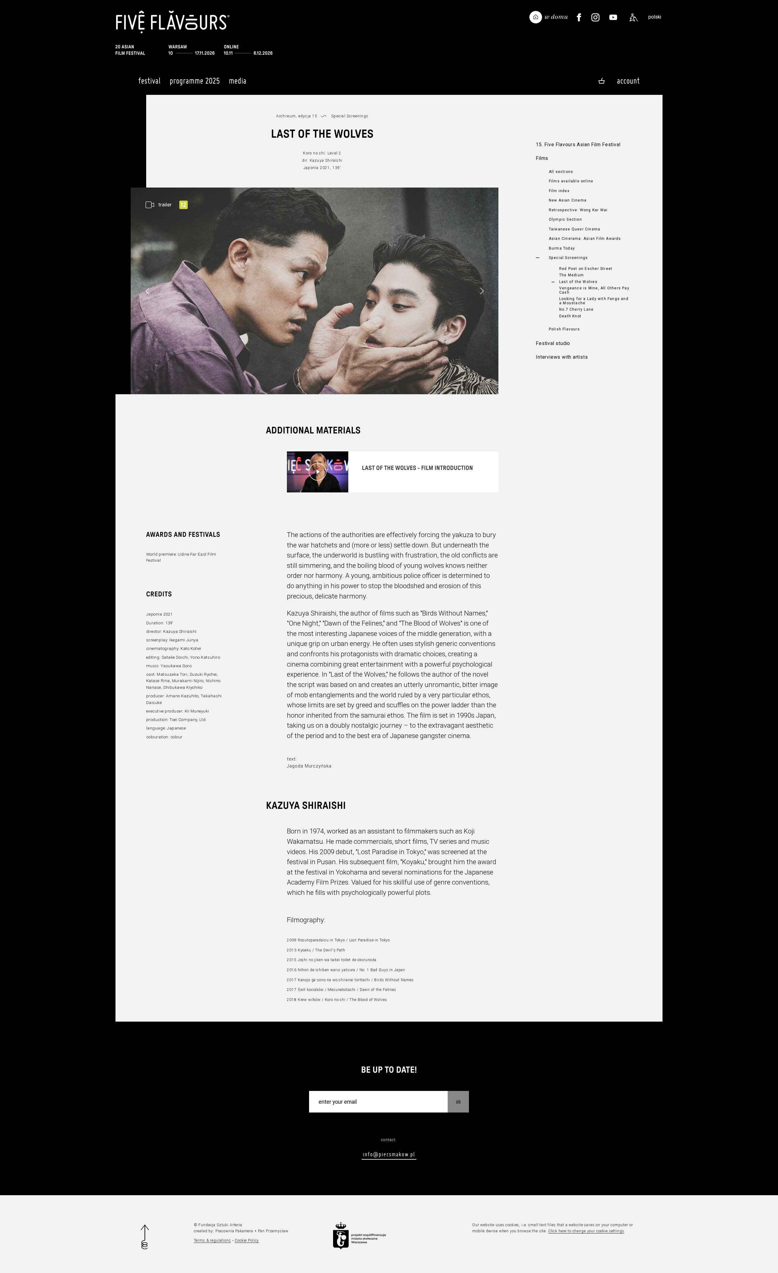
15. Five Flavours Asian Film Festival (578, 144)
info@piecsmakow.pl (389, 1154)
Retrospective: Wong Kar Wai (578, 210)
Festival (149, 81)
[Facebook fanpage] (579, 17)
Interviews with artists (562, 357)
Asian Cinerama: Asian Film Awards (585, 238)
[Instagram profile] (595, 17)
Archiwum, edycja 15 (296, 116)
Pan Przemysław (273, 1231)
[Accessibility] (634, 17)
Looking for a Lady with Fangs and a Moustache (593, 301)
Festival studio (553, 343)
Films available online (571, 181)
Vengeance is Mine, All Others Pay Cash (594, 290)
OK (458, 1101)
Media (237, 81)
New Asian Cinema (568, 200)
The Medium (571, 275)
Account (628, 81)
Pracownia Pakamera (234, 1231)
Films (542, 158)
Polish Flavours (564, 329)
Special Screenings (568, 258)
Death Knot (570, 316)
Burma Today (562, 248)
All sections (561, 172)
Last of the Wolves (578, 282)
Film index (559, 191)
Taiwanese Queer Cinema (575, 229)
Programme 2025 (195, 81)
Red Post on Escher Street (585, 269)
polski (654, 17)
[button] (482, 291)
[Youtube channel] (613, 17)
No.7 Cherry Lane (576, 309)
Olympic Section (565, 219)
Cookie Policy (247, 1240)
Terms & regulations (212, 1240)
